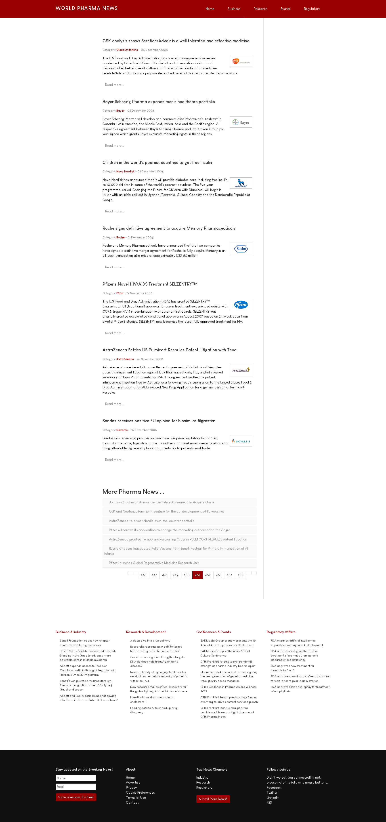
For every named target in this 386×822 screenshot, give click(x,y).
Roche (120, 237)
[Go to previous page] (135, 573)
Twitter (272, 792)
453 (219, 575)
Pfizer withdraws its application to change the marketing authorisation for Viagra (169, 530)
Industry (202, 777)
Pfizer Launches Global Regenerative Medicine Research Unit (153, 563)
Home (130, 777)
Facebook (274, 787)
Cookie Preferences (140, 792)
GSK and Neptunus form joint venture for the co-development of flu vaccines (166, 511)
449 (175, 575)
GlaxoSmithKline (127, 49)
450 (187, 575)
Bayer (120, 110)
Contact (132, 802)
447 (154, 575)
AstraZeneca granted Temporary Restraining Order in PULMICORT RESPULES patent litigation (177, 539)
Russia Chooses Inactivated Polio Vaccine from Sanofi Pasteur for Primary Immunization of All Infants (176, 551)
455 (240, 575)
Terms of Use (136, 797)
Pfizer (120, 293)
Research (203, 782)
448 (165, 575)
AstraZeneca (125, 359)
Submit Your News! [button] (213, 799)
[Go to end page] (254, 573)
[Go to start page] (130, 573)
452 (208, 575)
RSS (269, 802)
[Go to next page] (249, 573)
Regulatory (204, 787)
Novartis (122, 430)
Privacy (131, 787)
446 (143, 575)
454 (229, 575)
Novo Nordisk (125, 171)
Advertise (133, 782)
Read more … (114, 85)
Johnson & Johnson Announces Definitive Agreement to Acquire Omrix (161, 502)
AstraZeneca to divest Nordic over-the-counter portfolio (151, 521)
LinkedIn (273, 797)
